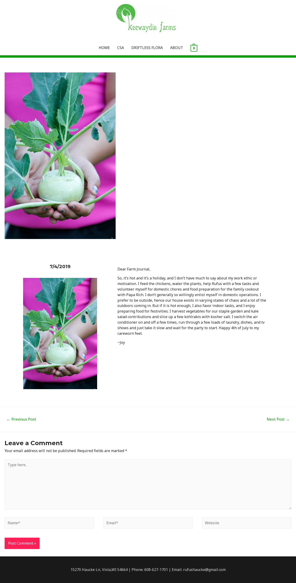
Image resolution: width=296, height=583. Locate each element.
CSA (120, 47)
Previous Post (21, 419)
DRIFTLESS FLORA (147, 47)
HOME (104, 47)
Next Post (278, 419)
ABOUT (176, 47)
